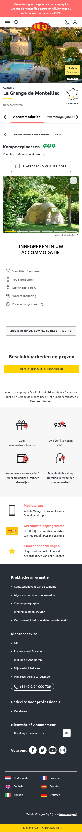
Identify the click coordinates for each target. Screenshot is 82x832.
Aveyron (17, 104)
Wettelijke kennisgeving (29, 611)
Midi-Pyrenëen (52, 392)
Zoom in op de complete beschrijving (41, 330)
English (18, 786)
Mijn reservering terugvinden (32, 676)
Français (54, 778)
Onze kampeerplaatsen (62, 396)
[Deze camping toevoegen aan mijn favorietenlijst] (77, 33)
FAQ (17, 643)
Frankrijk (35, 392)
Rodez (7, 104)
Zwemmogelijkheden (62, 117)
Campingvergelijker (26, 603)
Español (54, 786)
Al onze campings (16, 392)
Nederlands (20, 778)
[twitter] (43, 750)
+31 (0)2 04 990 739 (35, 686)
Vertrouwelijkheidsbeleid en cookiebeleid (40, 620)
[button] (5, 117)
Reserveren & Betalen (28, 651)
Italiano (18, 794)
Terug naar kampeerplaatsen (36, 134)
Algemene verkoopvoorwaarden (34, 595)
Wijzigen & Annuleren (28, 659)
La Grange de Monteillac (29, 396)
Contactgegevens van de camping (35, 586)
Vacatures (20, 711)
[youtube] (53, 750)
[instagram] (62, 750)
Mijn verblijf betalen (27, 668)
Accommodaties (27, 117)
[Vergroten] (73, 180)
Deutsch (54, 794)
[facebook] (33, 750)
